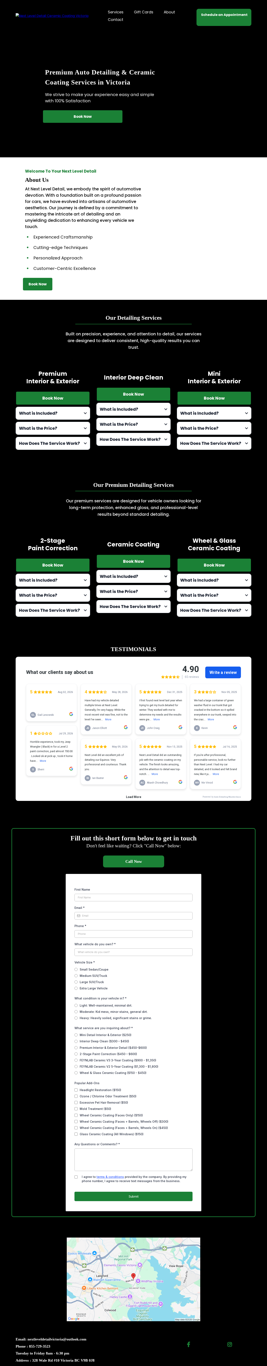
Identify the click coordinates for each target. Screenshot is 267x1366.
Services (115, 12)
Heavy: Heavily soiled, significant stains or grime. (116, 1018)
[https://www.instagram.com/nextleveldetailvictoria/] (230, 1343)
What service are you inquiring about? (103, 1028)
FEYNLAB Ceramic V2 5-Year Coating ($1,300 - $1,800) (119, 1066)
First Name (82, 889)
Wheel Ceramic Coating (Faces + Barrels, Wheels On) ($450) (124, 1128)
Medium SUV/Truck (93, 975)
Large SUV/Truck (92, 982)
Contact (115, 19)
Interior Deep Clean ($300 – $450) (104, 1041)
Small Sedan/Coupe (94, 969)
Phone (80, 926)
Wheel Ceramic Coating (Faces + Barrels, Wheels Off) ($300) (124, 1121)
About (169, 12)
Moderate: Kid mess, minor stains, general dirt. (114, 1011)
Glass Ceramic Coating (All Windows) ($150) (112, 1134)
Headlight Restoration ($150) (100, 1090)
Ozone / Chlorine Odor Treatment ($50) (108, 1096)
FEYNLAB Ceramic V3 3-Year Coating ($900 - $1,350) (118, 1060)
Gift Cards (143, 12)
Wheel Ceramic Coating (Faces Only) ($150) (111, 1115)
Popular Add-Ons (86, 1083)
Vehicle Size (84, 962)
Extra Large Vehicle (94, 988)
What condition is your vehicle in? (100, 998)
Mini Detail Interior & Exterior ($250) (105, 1035)
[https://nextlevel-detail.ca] (52, 15)
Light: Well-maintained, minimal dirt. (106, 1005)
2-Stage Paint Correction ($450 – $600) (108, 1054)
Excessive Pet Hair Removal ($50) (104, 1102)
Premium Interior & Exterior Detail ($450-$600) (113, 1047)
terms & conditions (110, 1177)
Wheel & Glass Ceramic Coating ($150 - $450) (113, 1073)
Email (79, 907)
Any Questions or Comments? (97, 1144)
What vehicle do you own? (95, 944)
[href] (133, 1279)
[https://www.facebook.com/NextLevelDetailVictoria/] (190, 1343)
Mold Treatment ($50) (95, 1109)
